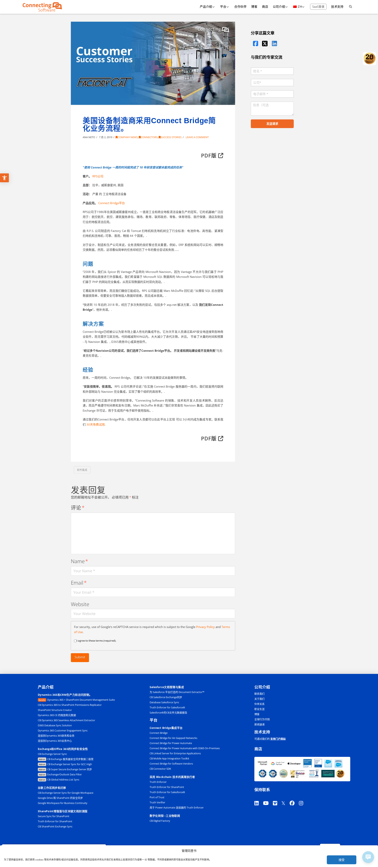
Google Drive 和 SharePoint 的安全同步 (60, 798)
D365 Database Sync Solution (55, 725)
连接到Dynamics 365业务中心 (55, 740)
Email (79, 582)
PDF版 (209, 155)
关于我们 (259, 698)
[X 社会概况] (285, 798)
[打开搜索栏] (351, 7)
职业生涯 (259, 709)
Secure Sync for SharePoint (53, 816)
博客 (256, 714)
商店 (258, 749)
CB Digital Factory (160, 820)
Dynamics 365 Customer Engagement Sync (63, 730)
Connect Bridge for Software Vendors (171, 763)
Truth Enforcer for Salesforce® (167, 707)
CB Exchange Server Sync (52, 754)
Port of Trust (157, 797)
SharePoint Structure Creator (55, 710)
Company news (128, 137)
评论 (77, 507)
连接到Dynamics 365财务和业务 (56, 735)
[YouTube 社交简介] (268, 798)
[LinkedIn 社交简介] (274, 43)
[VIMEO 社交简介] (277, 798)
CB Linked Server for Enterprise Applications (175, 753)
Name (79, 561)
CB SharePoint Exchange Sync (55, 826)
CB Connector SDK (160, 768)
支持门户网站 (278, 738)
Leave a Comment (197, 137)
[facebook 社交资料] (255, 43)
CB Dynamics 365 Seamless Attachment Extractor (66, 720)
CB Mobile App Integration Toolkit (169, 758)
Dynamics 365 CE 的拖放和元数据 (57, 715)
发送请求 (272, 124)
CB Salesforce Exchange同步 (166, 697)
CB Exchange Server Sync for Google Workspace (65, 792)
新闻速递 (259, 724)
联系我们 (259, 693)
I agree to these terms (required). (96, 640)
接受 (342, 860)
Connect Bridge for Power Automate (171, 743)
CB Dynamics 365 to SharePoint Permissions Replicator (70, 705)
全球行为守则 (262, 719)
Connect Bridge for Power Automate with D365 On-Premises (185, 748)
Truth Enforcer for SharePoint (55, 821)
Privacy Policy (205, 627)
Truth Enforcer (158, 782)
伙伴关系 (259, 704)
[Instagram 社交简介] (303, 798)
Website (80, 604)
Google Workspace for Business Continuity (62, 803)
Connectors (149, 137)
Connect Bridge (159, 733)
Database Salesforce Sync (164, 702)
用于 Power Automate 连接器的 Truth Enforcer (177, 807)
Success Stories (171, 137)
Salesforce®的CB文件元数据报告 (168, 712)
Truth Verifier (157, 802)
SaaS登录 (318, 6)
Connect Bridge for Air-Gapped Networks (173, 738)
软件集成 (82, 470)
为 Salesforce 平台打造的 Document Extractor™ (177, 692)
